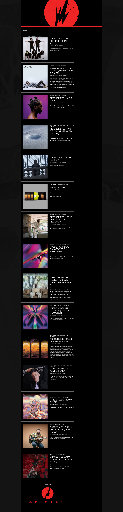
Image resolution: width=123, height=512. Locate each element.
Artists (52, 36)
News (59, 65)
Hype (56, 36)
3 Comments (63, 373)
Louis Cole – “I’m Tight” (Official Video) (59, 41)
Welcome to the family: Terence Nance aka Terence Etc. (61, 281)
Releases (60, 36)
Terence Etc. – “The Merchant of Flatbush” (61, 219)
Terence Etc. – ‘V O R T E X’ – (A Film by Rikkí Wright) (62, 131)
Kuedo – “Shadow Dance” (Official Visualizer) (59, 249)
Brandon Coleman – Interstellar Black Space (61, 399)
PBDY (52, 45)
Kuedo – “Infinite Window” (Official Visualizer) (60, 310)
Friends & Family (61, 125)
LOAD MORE (48, 484)
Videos (65, 36)
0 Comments (64, 45)
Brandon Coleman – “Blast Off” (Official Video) (61, 459)
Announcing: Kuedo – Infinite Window (62, 340)
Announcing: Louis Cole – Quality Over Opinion (61, 70)
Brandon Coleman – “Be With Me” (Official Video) (62, 429)
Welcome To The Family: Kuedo (59, 370)
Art (51, 125)
